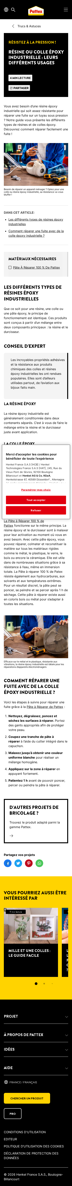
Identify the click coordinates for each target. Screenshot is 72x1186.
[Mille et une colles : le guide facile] (31, 942)
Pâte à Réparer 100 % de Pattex (36, 267)
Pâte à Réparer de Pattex (45, 707)
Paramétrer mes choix (36, 489)
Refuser (36, 510)
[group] (36, 376)
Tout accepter (35, 500)
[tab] (36, 983)
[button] (36, 1016)
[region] (36, 482)
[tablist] (36, 983)
